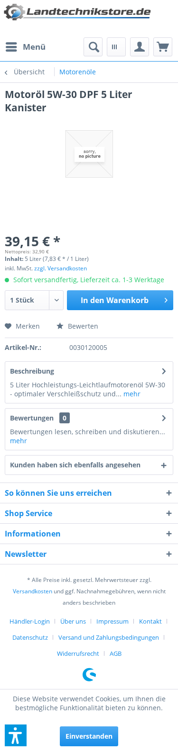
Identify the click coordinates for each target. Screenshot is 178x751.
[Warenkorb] (162, 46)
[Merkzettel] (116, 46)
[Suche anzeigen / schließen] (93, 46)
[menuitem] (25, 46)
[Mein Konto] (139, 46)
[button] (16, 735)
